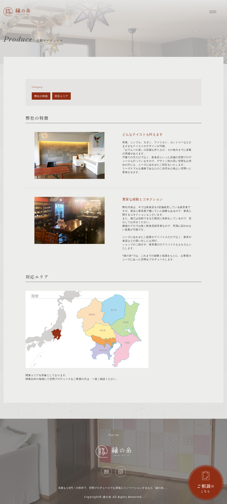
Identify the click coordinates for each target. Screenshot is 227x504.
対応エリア (61, 96)
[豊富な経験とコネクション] (69, 242)
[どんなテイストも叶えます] (69, 177)
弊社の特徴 (41, 96)
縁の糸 (107, 496)
